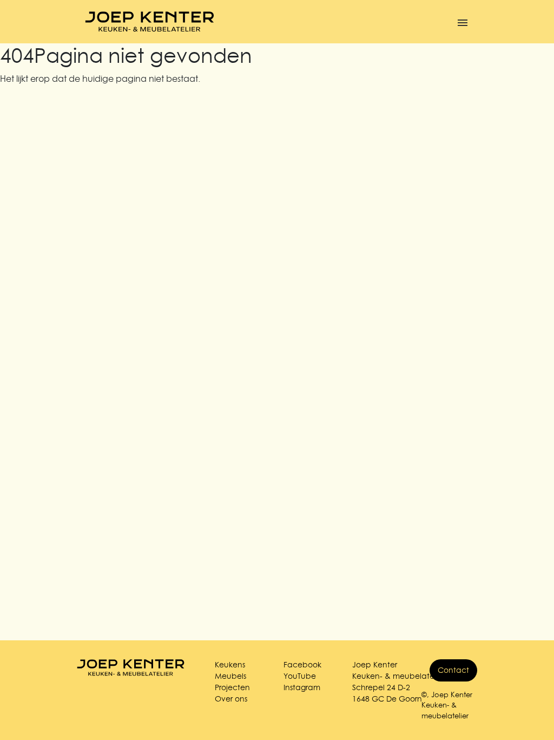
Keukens (230, 664)
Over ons (231, 698)
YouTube (299, 676)
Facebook (302, 664)
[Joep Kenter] (150, 22)
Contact (453, 670)
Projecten (232, 687)
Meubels (230, 676)
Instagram (301, 687)
